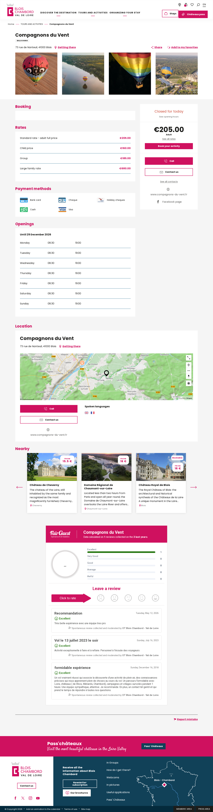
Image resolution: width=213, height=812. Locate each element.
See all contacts (169, 181)
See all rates (169, 138)
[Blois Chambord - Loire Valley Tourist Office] (20, 10)
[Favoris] (192, 5)
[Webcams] (180, 5)
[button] (198, 4)
